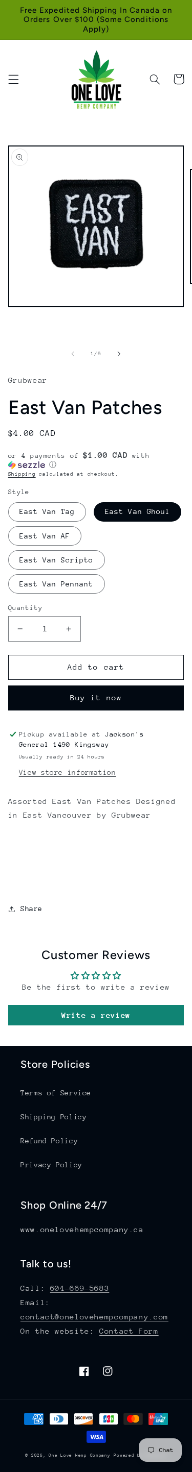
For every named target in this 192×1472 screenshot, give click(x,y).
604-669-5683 (80, 1288)
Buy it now (96, 697)
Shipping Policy (53, 1117)
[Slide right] (119, 353)
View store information (67, 772)
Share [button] (31, 908)
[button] (13, 79)
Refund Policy (49, 1141)
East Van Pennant (56, 584)
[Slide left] (72, 353)
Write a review (96, 1015)
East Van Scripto (56, 560)
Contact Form (129, 1331)
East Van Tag (47, 511)
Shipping (22, 474)
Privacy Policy (51, 1165)
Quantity (25, 607)
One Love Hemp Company (79, 1455)
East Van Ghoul (137, 511)
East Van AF (45, 536)
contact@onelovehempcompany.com (94, 1316)
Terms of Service (55, 1093)
